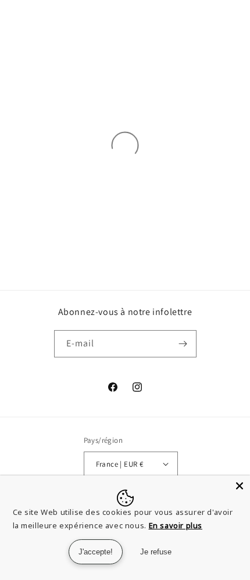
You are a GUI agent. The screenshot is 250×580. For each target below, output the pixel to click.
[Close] (239, 486)
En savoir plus (175, 525)
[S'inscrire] (183, 343)
